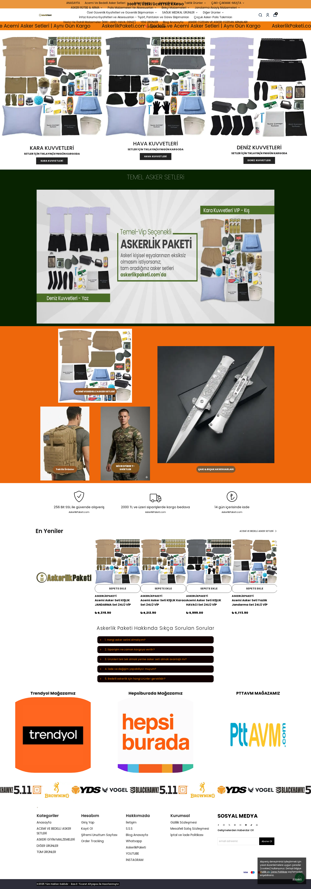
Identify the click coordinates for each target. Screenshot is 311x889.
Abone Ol (267, 841)
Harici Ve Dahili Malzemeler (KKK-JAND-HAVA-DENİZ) (99, 22)
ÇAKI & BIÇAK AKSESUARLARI (216, 469)
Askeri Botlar (167, 3)
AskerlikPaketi (136, 847)
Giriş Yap (87, 822)
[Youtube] (240, 825)
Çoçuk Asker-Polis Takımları (213, 17)
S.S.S (129, 828)
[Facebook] (218, 825)
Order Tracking (92, 841)
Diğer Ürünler (212, 12)
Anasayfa (44, 822)
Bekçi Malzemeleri (174, 8)
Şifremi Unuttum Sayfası (99, 835)
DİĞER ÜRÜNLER (47, 846)
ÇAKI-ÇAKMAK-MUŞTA (226, 3)
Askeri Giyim (142, 3)
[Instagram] (224, 825)
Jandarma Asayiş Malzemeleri (216, 8)
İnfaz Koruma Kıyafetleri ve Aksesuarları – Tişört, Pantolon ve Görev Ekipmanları (134, 17)
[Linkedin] (246, 825)
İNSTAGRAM (134, 860)
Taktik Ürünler (193, 3)
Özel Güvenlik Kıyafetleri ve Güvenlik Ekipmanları (120, 12)
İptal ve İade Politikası (186, 835)
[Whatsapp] (257, 825)
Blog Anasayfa (173, 22)
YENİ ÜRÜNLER (149, 22)
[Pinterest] (235, 825)
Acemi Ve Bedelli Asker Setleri (105, 3)
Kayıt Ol (87, 828)
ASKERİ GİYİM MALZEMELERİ (56, 839)
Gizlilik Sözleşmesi (183, 822)
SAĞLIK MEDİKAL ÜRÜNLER (178, 12)
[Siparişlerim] (268, 15)
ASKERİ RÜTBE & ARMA (85, 8)
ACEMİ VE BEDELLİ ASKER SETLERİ (95, 391)
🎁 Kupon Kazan (155, 27)
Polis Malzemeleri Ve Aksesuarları (130, 8)
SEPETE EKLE (117, 588)
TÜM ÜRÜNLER (46, 852)
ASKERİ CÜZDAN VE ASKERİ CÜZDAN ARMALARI (218, 22)
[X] (229, 825)
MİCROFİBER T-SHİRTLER (125, 467)
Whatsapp (134, 841)
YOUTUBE (132, 853)
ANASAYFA (73, 3)
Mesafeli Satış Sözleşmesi (189, 828)
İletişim (131, 822)
